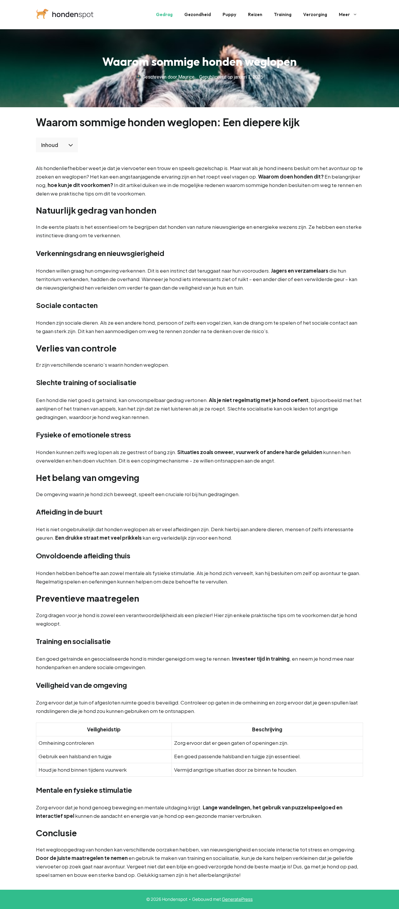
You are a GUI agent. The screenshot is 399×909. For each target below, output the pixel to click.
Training (283, 14)
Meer (344, 14)
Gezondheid (197, 14)
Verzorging (315, 14)
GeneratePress (237, 899)
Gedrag (164, 14)
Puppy (229, 14)
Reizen (255, 14)
